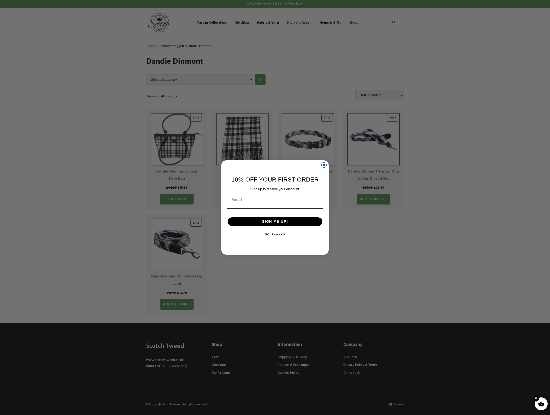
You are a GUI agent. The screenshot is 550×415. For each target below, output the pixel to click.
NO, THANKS (275, 234)
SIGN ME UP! (275, 221)
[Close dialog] (324, 165)
